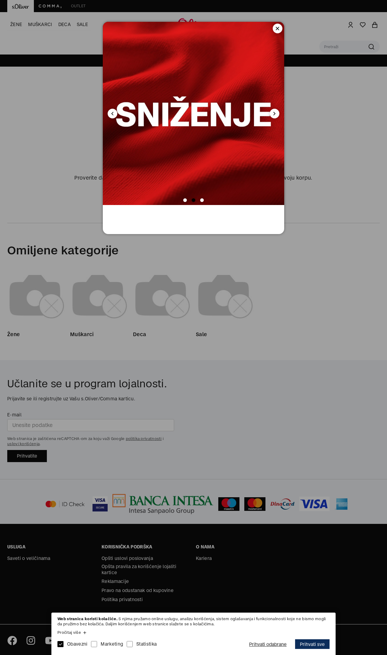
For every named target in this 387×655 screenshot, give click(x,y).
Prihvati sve (312, 644)
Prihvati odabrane (268, 644)
